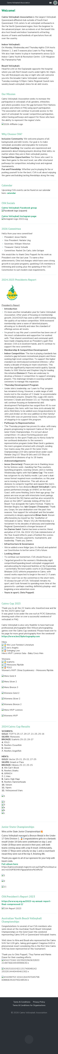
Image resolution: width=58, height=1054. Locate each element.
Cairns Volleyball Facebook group (19, 207)
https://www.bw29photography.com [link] (21, 636)
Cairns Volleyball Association (18, 3)
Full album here (10, 864)
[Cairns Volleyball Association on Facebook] (46, 2)
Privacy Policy (39, 1002)
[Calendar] (50, 2)
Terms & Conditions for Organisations (29, 1005)
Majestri (29, 1017)
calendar (11, 193)
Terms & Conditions (21, 1002)
